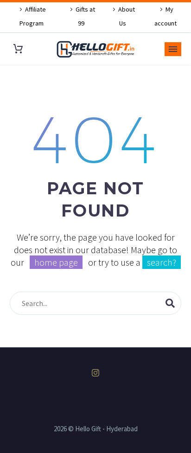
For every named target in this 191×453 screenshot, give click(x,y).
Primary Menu (173, 49)
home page (56, 262)
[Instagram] (95, 372)
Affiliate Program (32, 16)
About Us (126, 16)
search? (161, 262)
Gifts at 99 (85, 16)
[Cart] (18, 49)
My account (165, 16)
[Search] (170, 303)
